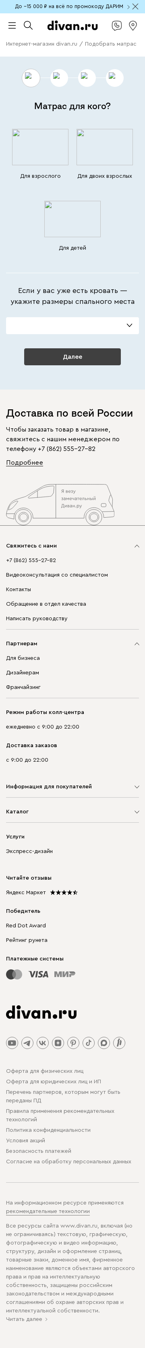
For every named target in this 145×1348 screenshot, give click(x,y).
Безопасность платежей (38, 1151)
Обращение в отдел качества (46, 604)
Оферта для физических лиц (44, 1071)
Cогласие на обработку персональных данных (68, 1162)
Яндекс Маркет (26, 892)
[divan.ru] (73, 25)
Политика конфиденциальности (48, 1130)
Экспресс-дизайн (29, 851)
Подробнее (24, 462)
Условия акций (25, 1141)
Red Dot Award (26, 926)
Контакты (18, 589)
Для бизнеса (23, 658)
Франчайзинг (23, 687)
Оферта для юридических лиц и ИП (53, 1082)
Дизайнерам (22, 673)
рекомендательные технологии (48, 1211)
